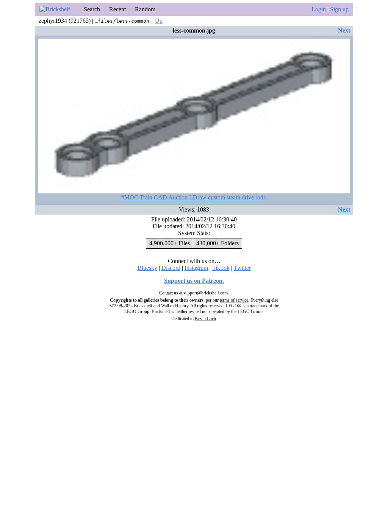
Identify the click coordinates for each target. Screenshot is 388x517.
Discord (170, 268)
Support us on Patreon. (194, 280)
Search (92, 9)
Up (159, 20)
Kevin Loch (205, 318)
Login (318, 9)
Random (145, 9)
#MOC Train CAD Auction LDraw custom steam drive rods (193, 197)
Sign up (339, 9)
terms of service (234, 300)
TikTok (221, 268)
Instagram (196, 268)
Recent (117, 9)
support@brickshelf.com (205, 293)
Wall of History (174, 305)
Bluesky (147, 268)
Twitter (242, 268)
